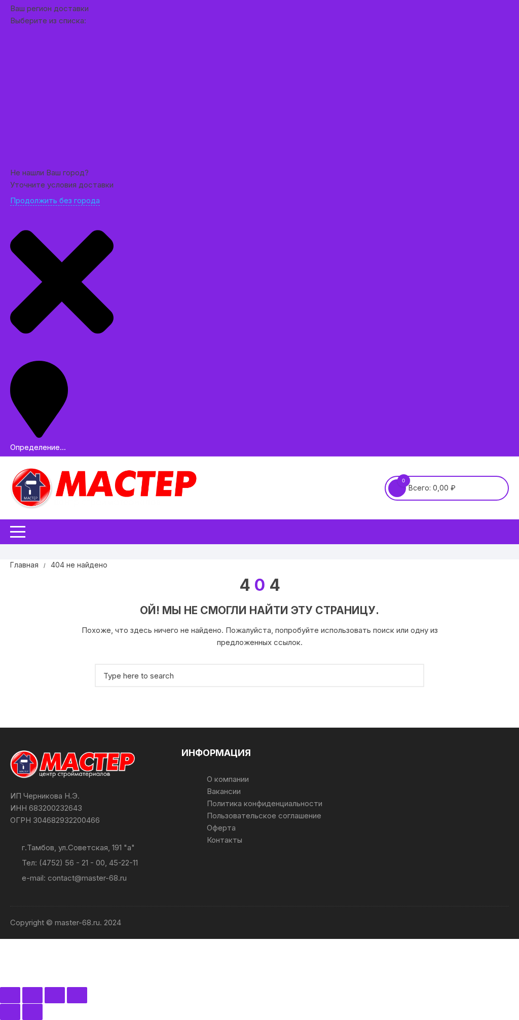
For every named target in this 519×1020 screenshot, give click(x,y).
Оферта (221, 828)
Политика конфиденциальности (264, 803)
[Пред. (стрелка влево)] (10, 1012)
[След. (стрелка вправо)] (32, 1012)
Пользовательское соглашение (264, 815)
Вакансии (224, 791)
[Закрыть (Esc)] (77, 995)
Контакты (224, 840)
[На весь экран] (32, 995)
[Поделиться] (55, 995)
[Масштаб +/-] (10, 995)
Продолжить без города (55, 200)
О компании (228, 779)
